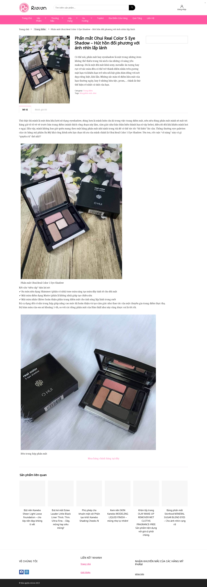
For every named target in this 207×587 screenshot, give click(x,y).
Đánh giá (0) (41, 109)
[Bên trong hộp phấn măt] (88, 316)
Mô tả (25, 109)
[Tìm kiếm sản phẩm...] (132, 7)
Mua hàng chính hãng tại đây (103, 458)
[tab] (25, 109)
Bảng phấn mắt (86, 93)
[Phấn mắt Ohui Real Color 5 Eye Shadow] (71, 145)
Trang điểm (40, 29)
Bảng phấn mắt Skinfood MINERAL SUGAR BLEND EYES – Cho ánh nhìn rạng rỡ (174, 517)
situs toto (139, 574)
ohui (94, 93)
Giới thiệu (85, 572)
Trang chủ (24, 29)
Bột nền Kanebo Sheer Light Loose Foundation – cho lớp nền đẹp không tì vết (32, 517)
